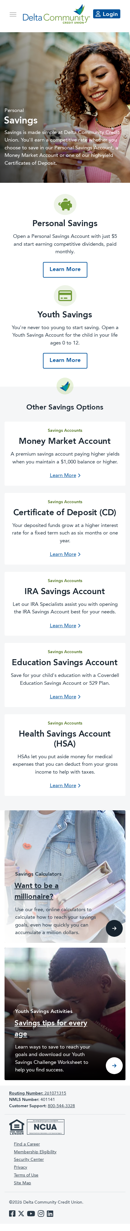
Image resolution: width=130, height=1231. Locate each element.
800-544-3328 (61, 1106)
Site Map (22, 1183)
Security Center (29, 1160)
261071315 (37, 1093)
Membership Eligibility (35, 1152)
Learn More (68, 269)
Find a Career (27, 1144)
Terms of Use (26, 1175)
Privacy (20, 1167)
